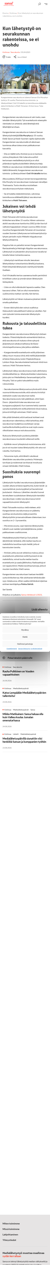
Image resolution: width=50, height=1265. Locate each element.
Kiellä (25, 637)
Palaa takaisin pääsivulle (20, 657)
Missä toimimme (11, 1229)
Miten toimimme (11, 1223)
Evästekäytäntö (12, 648)
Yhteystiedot (9, 1240)
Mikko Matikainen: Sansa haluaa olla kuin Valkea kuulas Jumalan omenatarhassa (23, 717)
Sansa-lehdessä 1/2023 (31, 594)
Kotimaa (13, 13)
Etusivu (5, 13)
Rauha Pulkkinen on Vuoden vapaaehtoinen (18, 673)
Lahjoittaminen (10, 1234)
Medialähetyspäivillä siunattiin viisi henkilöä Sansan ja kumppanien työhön (24, 740)
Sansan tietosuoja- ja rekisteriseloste (30, 648)
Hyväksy (25, 630)
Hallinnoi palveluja (25, 644)
